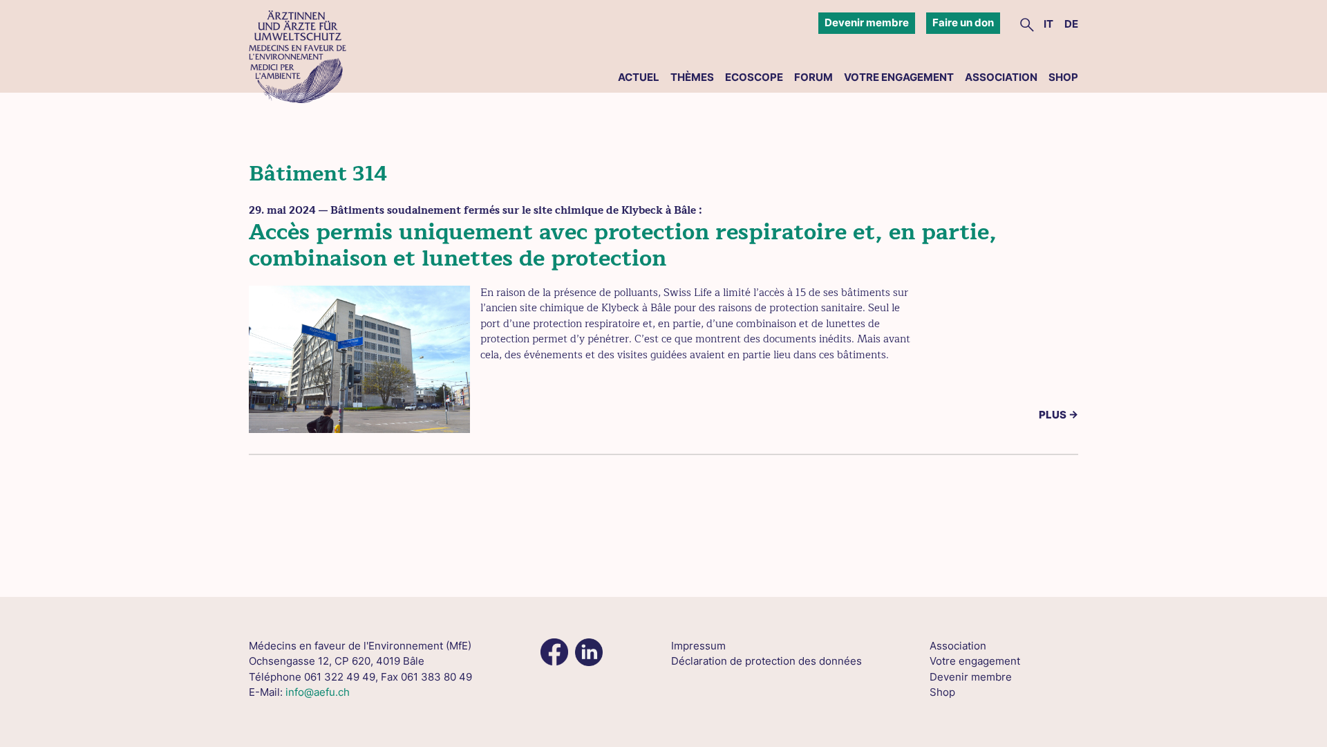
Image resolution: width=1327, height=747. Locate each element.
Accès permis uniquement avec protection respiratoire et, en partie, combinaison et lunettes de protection (623, 245)
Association (1001, 77)
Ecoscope (754, 77)
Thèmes (692, 77)
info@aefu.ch (317, 692)
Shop (1063, 77)
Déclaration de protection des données (766, 660)
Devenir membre (867, 22)
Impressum (698, 645)
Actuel (638, 77)
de (1071, 23)
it (1048, 23)
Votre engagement (899, 77)
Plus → (1058, 414)
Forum (813, 77)
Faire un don (963, 22)
